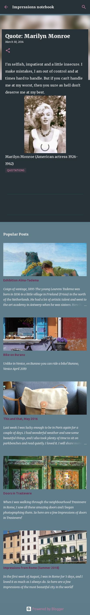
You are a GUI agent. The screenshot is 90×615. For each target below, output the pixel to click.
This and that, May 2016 (20, 419)
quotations (15, 170)
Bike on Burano (14, 355)
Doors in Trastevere (17, 493)
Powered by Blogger (47, 609)
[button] (7, 51)
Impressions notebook (33, 7)
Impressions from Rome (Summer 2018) (31, 568)
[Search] (84, 7)
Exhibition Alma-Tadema (21, 280)
